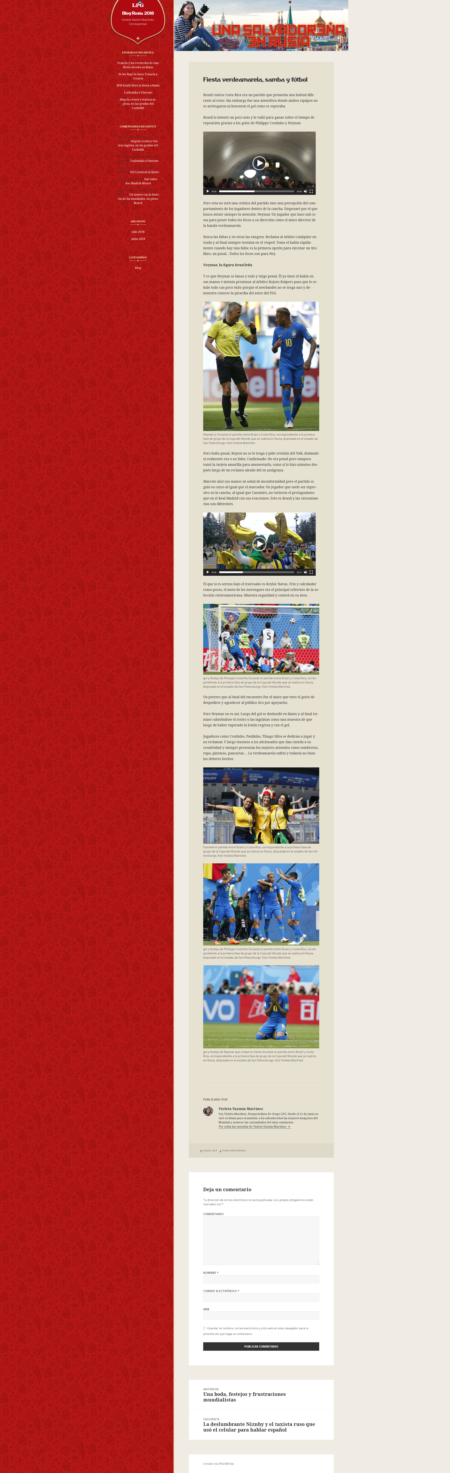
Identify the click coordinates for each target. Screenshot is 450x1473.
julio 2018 (137, 232)
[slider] (256, 191)
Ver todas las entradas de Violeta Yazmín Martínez (253, 1126)
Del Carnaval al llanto (144, 172)
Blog (138, 268)
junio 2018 (138, 239)
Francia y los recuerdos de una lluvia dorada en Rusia (138, 65)
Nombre (210, 1273)
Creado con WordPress (218, 1464)
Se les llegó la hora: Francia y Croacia (138, 76)
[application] (259, 163)
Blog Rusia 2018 (138, 13)
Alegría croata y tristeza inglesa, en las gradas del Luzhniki (138, 104)
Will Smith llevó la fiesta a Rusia (138, 85)
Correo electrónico (221, 1291)
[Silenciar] (305, 191)
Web (206, 1309)
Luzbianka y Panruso (138, 92)
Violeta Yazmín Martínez (234, 1150)
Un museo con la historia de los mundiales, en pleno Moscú (139, 199)
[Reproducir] (208, 191)
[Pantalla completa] (311, 191)
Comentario (213, 1214)
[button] (259, 163)
